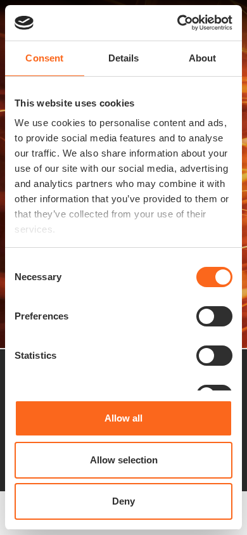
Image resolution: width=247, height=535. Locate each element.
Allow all (123, 418)
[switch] (214, 316)
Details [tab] (123, 58)
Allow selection (124, 459)
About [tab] (203, 58)
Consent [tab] (44, 58)
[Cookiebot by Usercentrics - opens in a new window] (177, 23)
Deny (123, 501)
